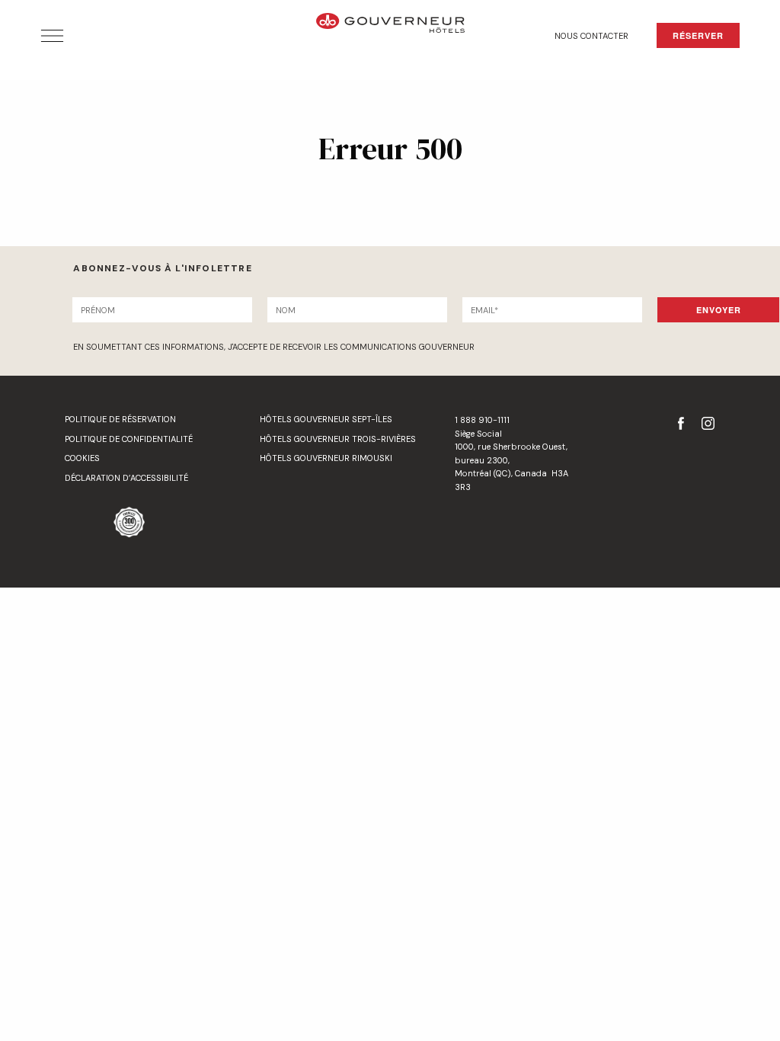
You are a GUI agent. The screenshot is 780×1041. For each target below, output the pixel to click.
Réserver (698, 35)
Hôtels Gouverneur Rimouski (326, 458)
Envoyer (718, 310)
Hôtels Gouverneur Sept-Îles (326, 419)
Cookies (82, 458)
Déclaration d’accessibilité (126, 477)
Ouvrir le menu (52, 36)
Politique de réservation (120, 419)
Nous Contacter (591, 35)
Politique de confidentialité (129, 439)
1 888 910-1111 (482, 420)
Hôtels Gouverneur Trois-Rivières (338, 439)
